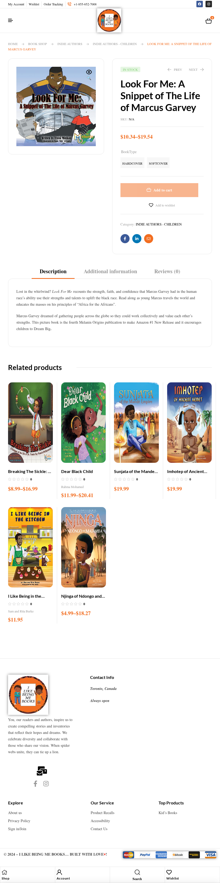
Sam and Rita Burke (21, 611)
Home (13, 44)
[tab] (53, 273)
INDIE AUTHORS (69, 44)
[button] (89, 75)
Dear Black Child (77, 471)
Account (63, 878)
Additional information (110, 271)
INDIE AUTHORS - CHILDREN (115, 44)
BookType (129, 151)
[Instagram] (209, 4)
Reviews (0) (167, 271)
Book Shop (37, 44)
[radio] (132, 162)
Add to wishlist (165, 205)
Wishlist (172, 878)
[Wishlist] (169, 872)
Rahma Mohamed (72, 487)
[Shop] (4, 872)
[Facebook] (199, 4)
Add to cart (162, 190)
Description (53, 271)
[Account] (59, 872)
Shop (5, 878)
